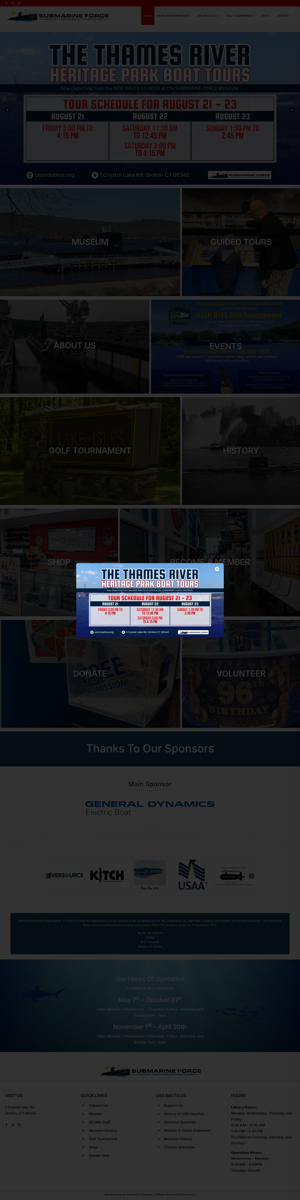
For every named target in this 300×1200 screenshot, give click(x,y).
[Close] (217, 569)
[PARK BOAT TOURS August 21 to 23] (150, 565)
